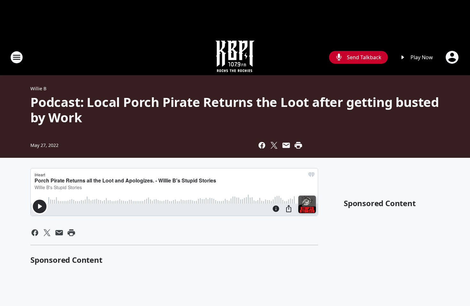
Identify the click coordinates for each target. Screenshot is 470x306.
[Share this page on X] (274, 145)
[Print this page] (298, 145)
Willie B (38, 88)
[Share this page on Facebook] (261, 145)
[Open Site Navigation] (16, 57)
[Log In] (453, 57)
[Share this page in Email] (286, 145)
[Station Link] (235, 57)
